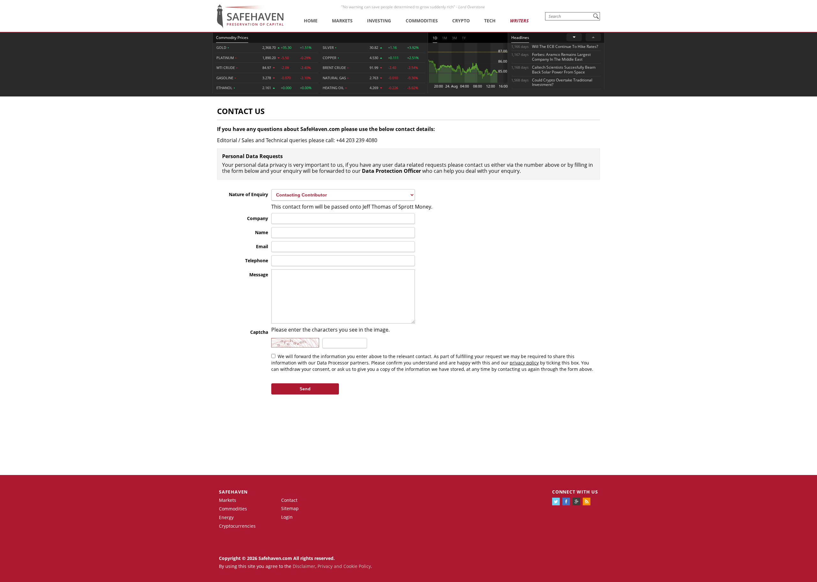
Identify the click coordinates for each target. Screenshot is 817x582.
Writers (519, 21)
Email (262, 246)
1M (444, 37)
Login (287, 517)
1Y (464, 37)
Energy (226, 517)
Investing (379, 21)
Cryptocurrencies (237, 526)
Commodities (422, 21)
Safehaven (233, 492)
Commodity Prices (232, 37)
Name (261, 232)
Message (258, 275)
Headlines (520, 37)
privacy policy (524, 363)
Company (257, 218)
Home (311, 21)
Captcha (259, 332)
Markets (342, 21)
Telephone (256, 260)
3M (454, 37)
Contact (289, 500)
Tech (490, 21)
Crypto (461, 21)
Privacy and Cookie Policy (344, 566)
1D (435, 37)
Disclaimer (304, 566)
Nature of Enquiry (248, 194)
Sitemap (290, 508)
